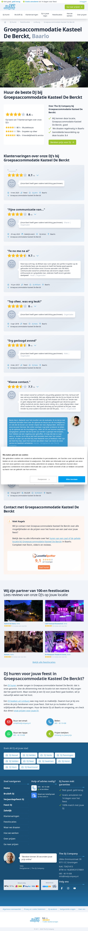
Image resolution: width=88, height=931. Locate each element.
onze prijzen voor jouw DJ (26, 710)
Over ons (81, 909)
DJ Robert (38, 493)
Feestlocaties (10, 821)
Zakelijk (8, 810)
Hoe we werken (11, 833)
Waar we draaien (12, 827)
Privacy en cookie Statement (34, 909)
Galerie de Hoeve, (12, 624)
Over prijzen (9, 838)
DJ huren (12, 685)
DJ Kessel (13, 755)
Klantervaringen (11, 816)
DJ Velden (13, 761)
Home (7, 788)
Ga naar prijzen (11, 844)
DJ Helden (31, 755)
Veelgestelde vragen (68, 909)
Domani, (9, 655)
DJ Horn (13, 767)
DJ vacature (52, 909)
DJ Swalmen (48, 761)
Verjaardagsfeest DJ (14, 799)
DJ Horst (65, 761)
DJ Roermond (31, 767)
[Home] (9, 7)
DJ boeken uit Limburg (19, 701)
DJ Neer (30, 761)
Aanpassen (42, 479)
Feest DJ (8, 804)
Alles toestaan (71, 479)
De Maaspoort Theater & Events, (57, 655)
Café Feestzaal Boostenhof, (56, 624)
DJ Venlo (47, 755)
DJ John (35, 193)
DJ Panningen (66, 755)
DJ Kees (35, 324)
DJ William (36, 285)
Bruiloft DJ (9, 793)
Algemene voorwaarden (12, 909)
